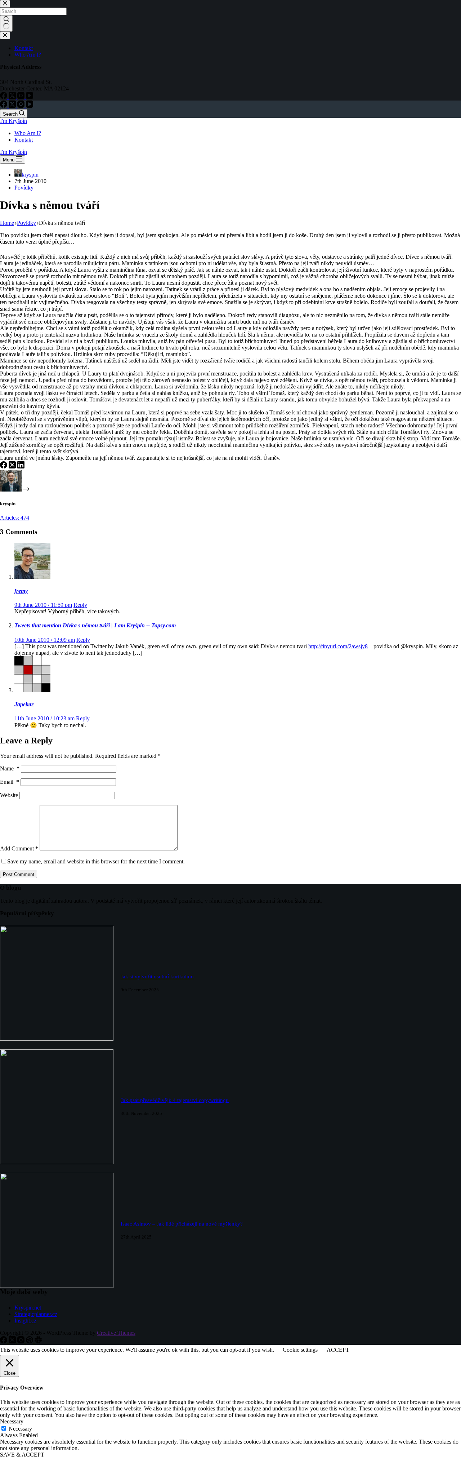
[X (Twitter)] (13, 106)
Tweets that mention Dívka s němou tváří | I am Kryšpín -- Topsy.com (95, 625)
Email (9, 782)
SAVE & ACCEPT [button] (22, 1455)
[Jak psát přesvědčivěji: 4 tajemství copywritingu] (56, 1162)
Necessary (20, 1429)
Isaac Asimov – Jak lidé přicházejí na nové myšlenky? (182, 1224)
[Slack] (38, 1341)
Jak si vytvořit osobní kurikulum (157, 976)
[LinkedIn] (20, 466)
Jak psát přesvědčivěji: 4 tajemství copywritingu (175, 1100)
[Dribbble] (30, 1341)
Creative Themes (116, 1333)
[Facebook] (4, 106)
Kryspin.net (27, 1307)
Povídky (23, 188)
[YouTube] (29, 106)
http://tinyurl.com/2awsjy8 (338, 646)
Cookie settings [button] (300, 1350)
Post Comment (18, 874)
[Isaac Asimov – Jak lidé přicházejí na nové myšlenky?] (56, 1286)
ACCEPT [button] (338, 1350)
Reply (80, 605)
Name (9, 768)
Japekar (23, 704)
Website (9, 795)
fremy (21, 591)
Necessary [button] (11, 1421)
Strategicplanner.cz (35, 1314)
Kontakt (23, 140)
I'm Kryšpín (13, 121)
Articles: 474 (14, 518)
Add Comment (19, 848)
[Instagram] (21, 106)
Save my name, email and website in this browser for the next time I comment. (96, 861)
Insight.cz (25, 1320)
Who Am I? (27, 133)
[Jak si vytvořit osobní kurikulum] (56, 1039)
